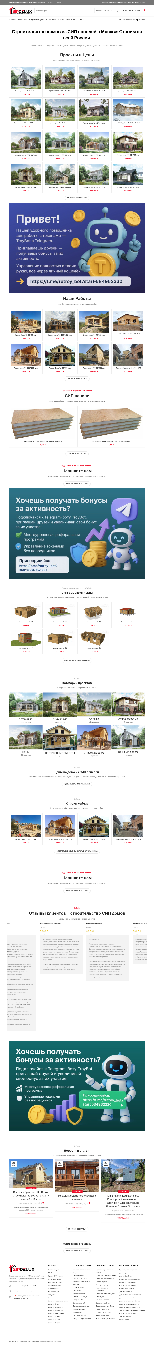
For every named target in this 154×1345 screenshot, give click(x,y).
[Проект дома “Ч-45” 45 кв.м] (128, 174)
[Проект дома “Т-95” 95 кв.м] (26, 174)
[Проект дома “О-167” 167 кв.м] (26, 142)
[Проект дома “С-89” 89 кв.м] (94, 142)
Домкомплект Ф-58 (60, 648)
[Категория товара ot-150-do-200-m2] (128, 741)
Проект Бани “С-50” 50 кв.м (25, 335)
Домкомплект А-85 (60, 622)
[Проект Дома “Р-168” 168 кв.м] (94, 355)
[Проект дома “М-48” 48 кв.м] (94, 110)
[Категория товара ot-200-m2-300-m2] (94, 741)
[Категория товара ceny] (26, 741)
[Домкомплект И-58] (94, 612)
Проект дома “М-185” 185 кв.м (25, 123)
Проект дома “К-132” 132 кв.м (128, 91)
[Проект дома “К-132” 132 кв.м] (128, 78)
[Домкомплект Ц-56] (94, 638)
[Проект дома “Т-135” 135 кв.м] (128, 142)
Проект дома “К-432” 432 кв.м (60, 335)
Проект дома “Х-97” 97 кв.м (94, 187)
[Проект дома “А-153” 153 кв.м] (26, 78)
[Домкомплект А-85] (60, 612)
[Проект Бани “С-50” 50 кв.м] (26, 322)
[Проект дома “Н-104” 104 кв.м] (128, 110)
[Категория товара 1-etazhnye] (26, 709)
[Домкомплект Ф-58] (60, 638)
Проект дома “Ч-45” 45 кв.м (128, 187)
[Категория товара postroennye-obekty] (60, 741)
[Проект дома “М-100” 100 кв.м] (128, 321)
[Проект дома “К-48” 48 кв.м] (94, 322)
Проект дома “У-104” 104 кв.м (60, 187)
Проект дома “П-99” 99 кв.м (60, 155)
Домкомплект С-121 (25, 648)
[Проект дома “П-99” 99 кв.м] (60, 142)
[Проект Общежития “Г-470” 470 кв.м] (128, 355)
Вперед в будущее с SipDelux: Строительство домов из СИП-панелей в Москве (31, 1195)
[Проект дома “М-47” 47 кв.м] (60, 110)
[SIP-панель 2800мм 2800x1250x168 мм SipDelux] (111, 423)
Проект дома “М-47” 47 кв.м (60, 123)
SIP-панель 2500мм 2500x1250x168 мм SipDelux (43, 441)
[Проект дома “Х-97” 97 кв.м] (94, 174)
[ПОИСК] (116, 10)
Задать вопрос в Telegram (77, 1243)
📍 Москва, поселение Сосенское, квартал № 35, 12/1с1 (122, 2)
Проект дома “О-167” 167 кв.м (25, 155)
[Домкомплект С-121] (26, 638)
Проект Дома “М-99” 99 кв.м (60, 368)
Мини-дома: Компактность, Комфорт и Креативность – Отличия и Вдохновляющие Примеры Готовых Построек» (123, 1201)
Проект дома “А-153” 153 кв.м (26, 91)
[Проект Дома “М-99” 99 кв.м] (60, 355)
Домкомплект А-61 (26, 622)
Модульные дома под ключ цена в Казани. (77, 1197)
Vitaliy (34, 1203)
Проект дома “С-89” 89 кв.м (94, 155)
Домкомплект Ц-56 (94, 648)
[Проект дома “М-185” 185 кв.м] (26, 110)
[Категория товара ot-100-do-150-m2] (128, 709)
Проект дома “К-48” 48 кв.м (94, 335)
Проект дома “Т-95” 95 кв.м (25, 187)
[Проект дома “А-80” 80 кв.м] (60, 78)
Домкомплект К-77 (128, 622)
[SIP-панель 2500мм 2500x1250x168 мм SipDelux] (43, 423)
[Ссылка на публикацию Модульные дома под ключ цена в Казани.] (77, 1175)
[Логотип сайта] (20, 10)
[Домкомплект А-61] (26, 612)
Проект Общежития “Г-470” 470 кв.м (128, 369)
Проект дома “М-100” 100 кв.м (128, 333)
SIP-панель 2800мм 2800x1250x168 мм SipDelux (111, 441)
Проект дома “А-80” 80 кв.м (60, 90)
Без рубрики (31, 1188)
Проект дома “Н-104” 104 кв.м (128, 123)
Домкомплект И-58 (94, 622)
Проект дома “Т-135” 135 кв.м (128, 155)
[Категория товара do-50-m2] (94, 709)
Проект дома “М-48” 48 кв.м (94, 123)
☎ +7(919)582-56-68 (127, 20)
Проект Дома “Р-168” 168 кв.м (94, 368)
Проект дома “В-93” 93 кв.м (94, 90)
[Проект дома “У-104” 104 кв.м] (60, 174)
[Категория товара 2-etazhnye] (60, 709)
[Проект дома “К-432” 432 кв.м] (60, 322)
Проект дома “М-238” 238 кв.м (26, 368)
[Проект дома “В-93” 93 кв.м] (94, 78)
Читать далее (30, 1213)
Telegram (141, 20)
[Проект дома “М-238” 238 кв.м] (26, 355)
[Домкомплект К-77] (128, 612)
